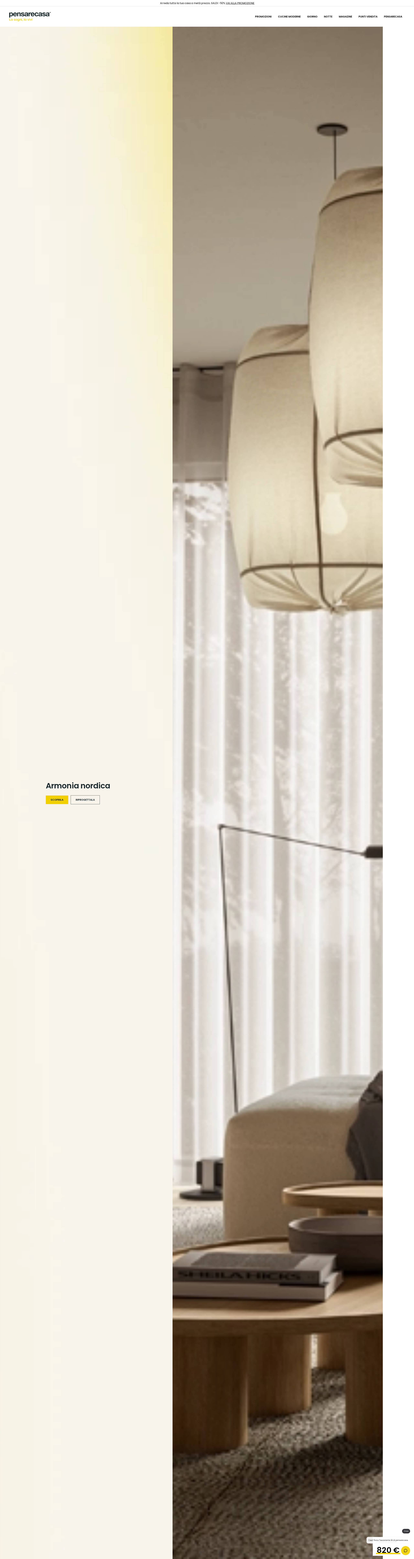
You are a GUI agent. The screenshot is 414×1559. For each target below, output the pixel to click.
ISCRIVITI (250, 788)
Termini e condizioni (229, 796)
